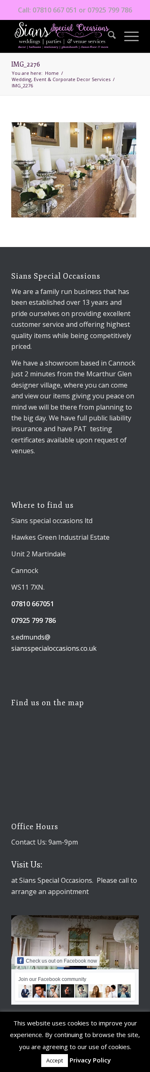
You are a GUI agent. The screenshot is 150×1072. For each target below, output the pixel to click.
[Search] (108, 36)
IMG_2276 (25, 64)
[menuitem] (108, 36)
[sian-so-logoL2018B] (62, 36)
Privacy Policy (90, 1060)
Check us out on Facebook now (61, 961)
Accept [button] (54, 1060)
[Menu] (127, 36)
